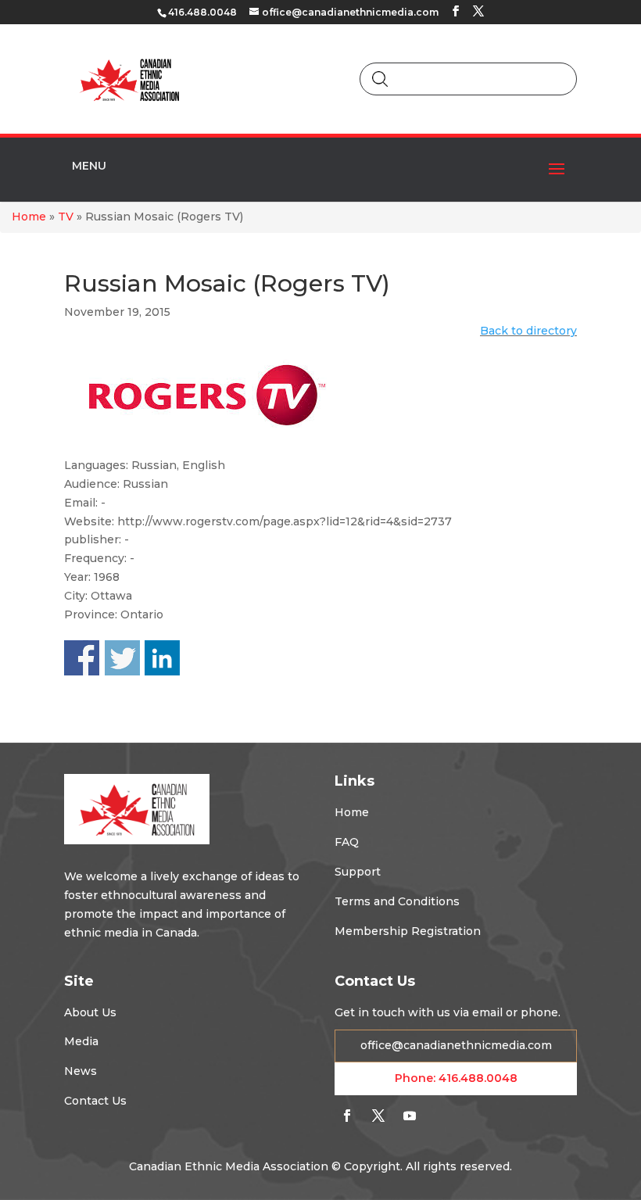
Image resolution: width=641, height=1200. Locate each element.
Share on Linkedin (162, 657)
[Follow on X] (378, 1115)
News (80, 1071)
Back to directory (528, 331)
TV (65, 217)
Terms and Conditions (397, 901)
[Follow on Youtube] (409, 1115)
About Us (90, 1012)
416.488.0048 (478, 1078)
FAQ (347, 842)
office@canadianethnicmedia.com (456, 1045)
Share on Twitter (122, 657)
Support (358, 872)
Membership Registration (408, 931)
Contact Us (95, 1101)
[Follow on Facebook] (347, 1115)
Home (29, 217)
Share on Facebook (81, 657)
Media (81, 1041)
